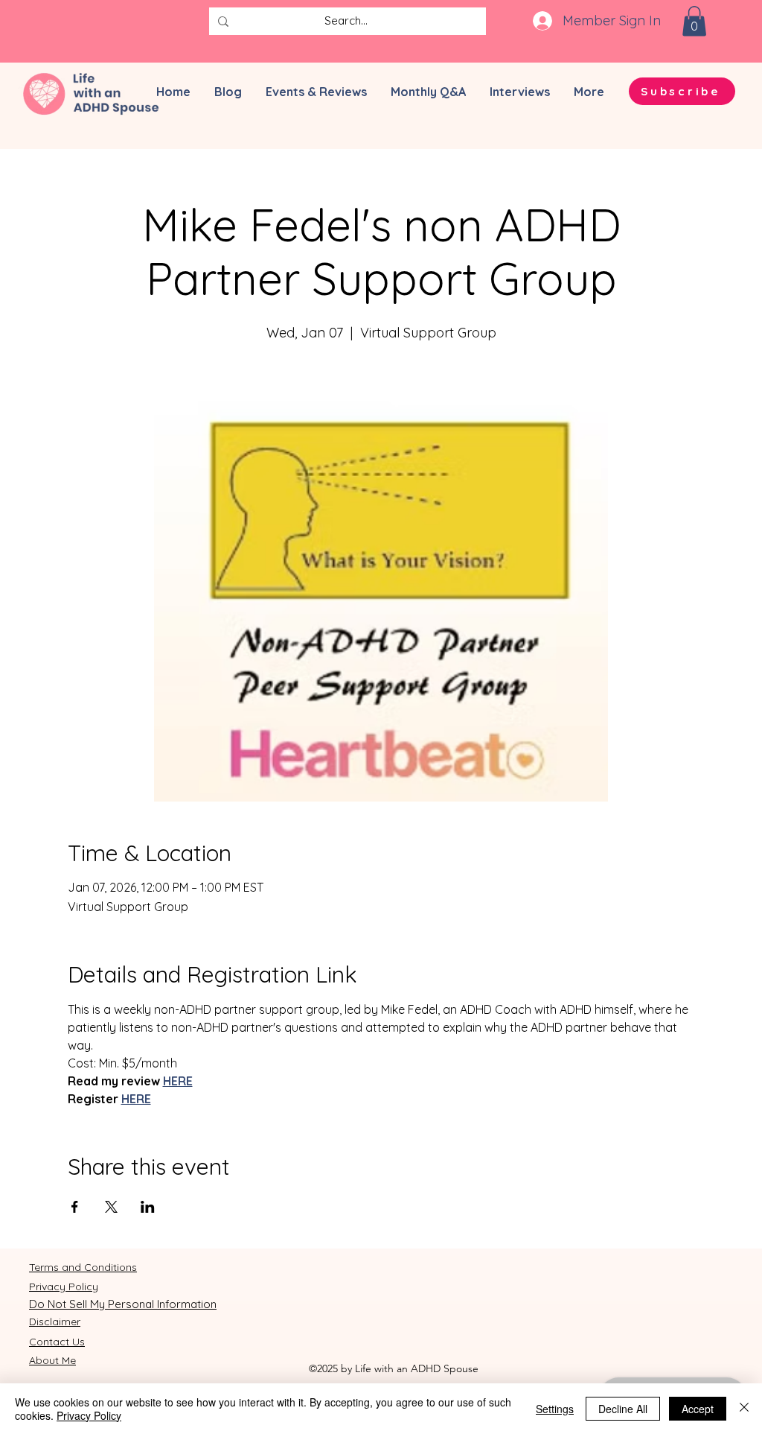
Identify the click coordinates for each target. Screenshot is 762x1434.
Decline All (622, 1408)
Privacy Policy (89, 1415)
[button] (694, 21)
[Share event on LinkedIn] (148, 1207)
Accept (698, 1408)
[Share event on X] (111, 1207)
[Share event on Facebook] (75, 1207)
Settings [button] (555, 1408)
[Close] (744, 1408)
